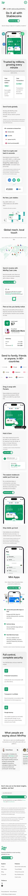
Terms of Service (11, 801)
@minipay (18, 756)
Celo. (5, 315)
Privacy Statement (5, 891)
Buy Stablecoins (19, 874)
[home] (3, 2)
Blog (2, 872)
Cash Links (18, 877)
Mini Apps (4, 869)
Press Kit (3, 874)
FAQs (2, 866)
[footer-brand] (4, 848)
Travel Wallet (18, 869)
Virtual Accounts (19, 872)
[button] (25, 2)
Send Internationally (20, 866)
